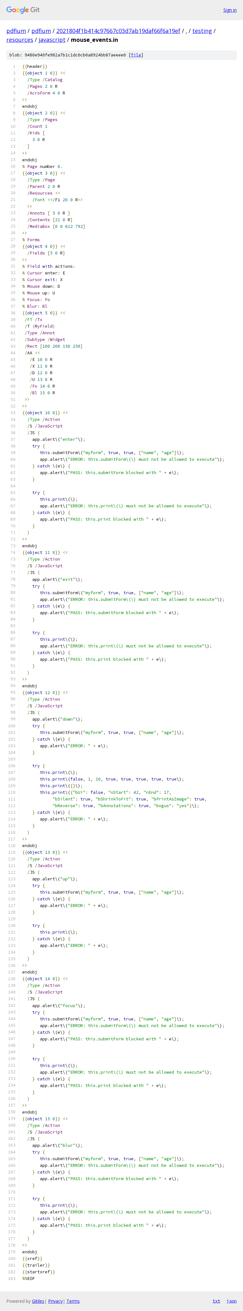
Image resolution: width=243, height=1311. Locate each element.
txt (216, 1301)
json (232, 1301)
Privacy (55, 1301)
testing (202, 31)
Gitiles (38, 1301)
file (136, 55)
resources (19, 39)
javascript (52, 39)
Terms (73, 1301)
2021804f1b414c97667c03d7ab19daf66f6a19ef (118, 31)
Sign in (230, 10)
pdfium (16, 31)
